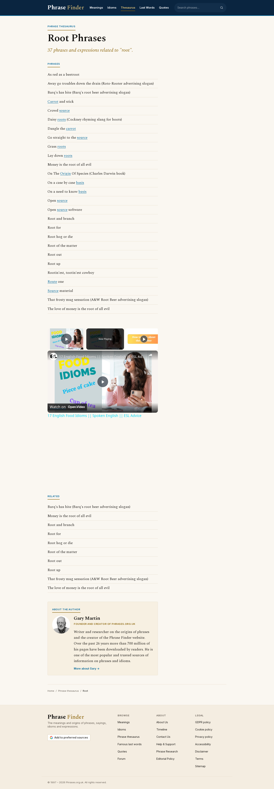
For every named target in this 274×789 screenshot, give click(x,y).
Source (53, 291)
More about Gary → (87, 668)
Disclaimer (201, 751)
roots (61, 119)
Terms (199, 758)
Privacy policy (203, 736)
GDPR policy (203, 722)
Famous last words (130, 744)
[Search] (221, 7)
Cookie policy (203, 729)
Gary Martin (87, 618)
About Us (162, 722)
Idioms (111, 7)
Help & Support (165, 744)
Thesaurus (128, 7)
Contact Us (163, 736)
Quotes (164, 7)
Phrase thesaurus (68, 690)
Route (52, 281)
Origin (65, 173)
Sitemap (200, 766)
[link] (53, 356)
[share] (150, 355)
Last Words (147, 7)
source (64, 110)
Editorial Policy (165, 758)
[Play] (144, 339)
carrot (71, 128)
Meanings (96, 7)
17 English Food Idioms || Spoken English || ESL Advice (102, 356)
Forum (121, 758)
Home (51, 690)
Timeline (161, 729)
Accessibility (203, 744)
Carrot (53, 101)
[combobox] (197, 7)
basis (80, 182)
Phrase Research (167, 751)
